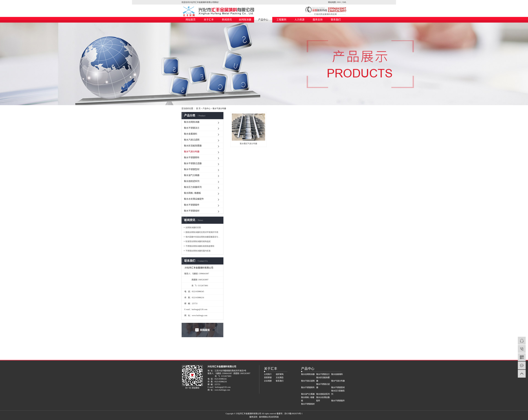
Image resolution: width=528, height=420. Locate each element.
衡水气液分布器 (219, 108)
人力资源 (299, 19)
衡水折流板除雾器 (193, 145)
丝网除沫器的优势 (193, 228)
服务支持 (318, 19)
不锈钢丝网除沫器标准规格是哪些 (199, 246)
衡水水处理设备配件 (194, 199)
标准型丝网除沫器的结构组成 (198, 241)
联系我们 (336, 19)
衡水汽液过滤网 (191, 140)
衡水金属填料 (190, 134)
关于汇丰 (209, 19)
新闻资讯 (227, 19)
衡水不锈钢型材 (191, 169)
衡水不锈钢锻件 (191, 205)
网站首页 (191, 19)
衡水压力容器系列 (193, 187)
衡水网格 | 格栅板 (192, 193)
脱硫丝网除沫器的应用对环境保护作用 (201, 232)
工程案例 (281, 19)
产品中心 (263, 19)
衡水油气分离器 (191, 175)
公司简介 (268, 374)
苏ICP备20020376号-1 (293, 414)
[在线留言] (522, 365)
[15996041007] (522, 349)
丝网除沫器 (245, 19)
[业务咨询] (522, 341)
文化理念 (280, 378)
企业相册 (268, 381)
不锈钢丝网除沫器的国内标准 (198, 251)
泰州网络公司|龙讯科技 (269, 417)
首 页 (198, 108)
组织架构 (280, 374)
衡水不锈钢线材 (191, 211)
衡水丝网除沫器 (191, 122)
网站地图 (332, 2)
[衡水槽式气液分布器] (248, 127)
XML (344, 2)
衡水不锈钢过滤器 (193, 163)
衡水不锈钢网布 (191, 157)
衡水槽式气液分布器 (248, 144)
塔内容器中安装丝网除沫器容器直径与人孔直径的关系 (203, 237)
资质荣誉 (268, 378)
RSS (339, 2)
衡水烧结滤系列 (191, 181)
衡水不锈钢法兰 (191, 128)
